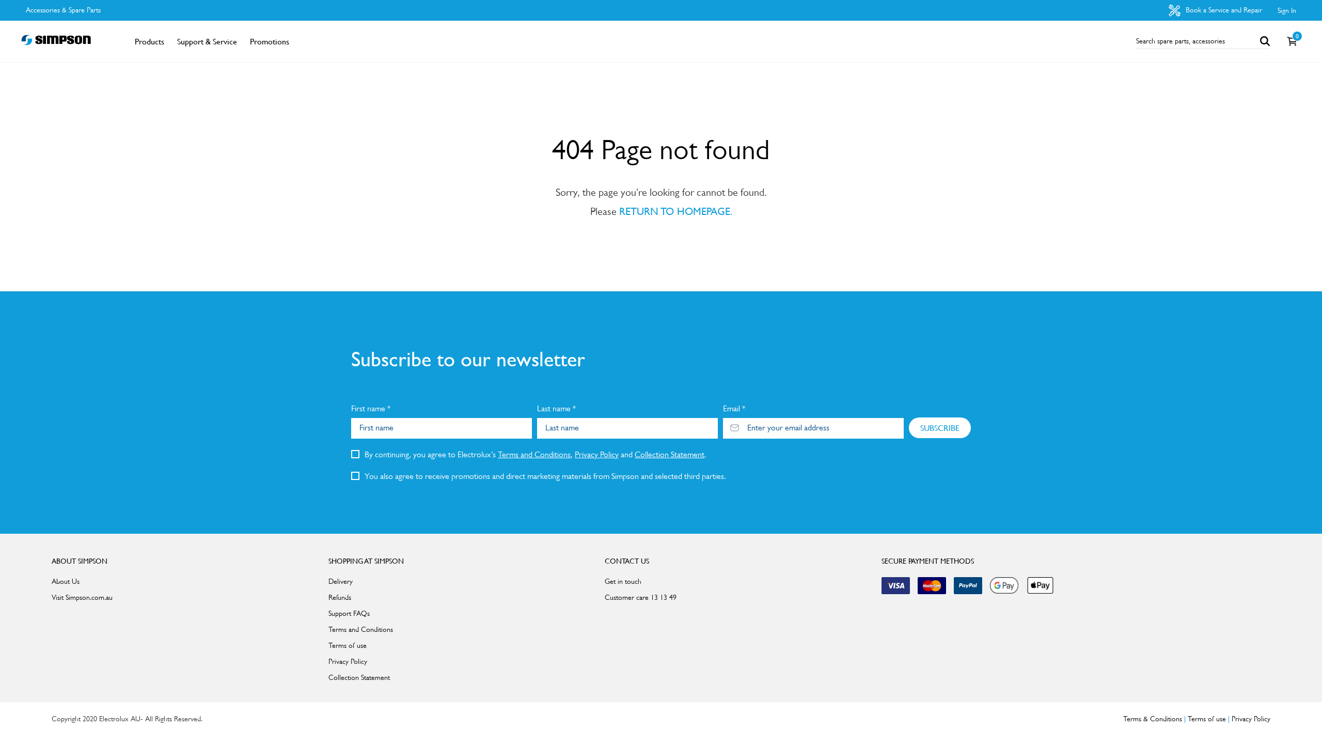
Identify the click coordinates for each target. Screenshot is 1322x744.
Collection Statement (669, 454)
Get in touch (623, 581)
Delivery (340, 581)
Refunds (339, 597)
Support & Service (207, 41)
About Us (66, 581)
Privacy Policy (597, 454)
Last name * (556, 408)
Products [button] (149, 41)
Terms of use (347, 645)
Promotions (269, 41)
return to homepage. (675, 211)
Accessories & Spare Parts (63, 10)
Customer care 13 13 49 (640, 597)
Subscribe (939, 428)
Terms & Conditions (1152, 719)
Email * (734, 408)
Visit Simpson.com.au (82, 597)
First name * (370, 408)
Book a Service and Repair (1223, 10)
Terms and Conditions (534, 454)
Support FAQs (349, 613)
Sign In (1287, 10)
